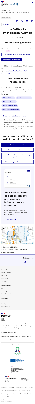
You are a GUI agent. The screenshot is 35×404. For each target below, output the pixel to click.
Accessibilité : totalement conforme (18, 387)
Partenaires (4, 275)
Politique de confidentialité (18, 394)
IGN (30, 243)
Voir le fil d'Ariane (6, 17)
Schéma (3, 291)
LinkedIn (25, 262)
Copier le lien (32, 20)
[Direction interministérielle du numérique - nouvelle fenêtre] (17, 379)
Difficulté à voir (9, 98)
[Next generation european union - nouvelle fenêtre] (17, 360)
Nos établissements (6, 272)
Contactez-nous (5, 307)
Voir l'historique (8, 252)
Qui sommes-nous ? (6, 301)
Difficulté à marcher (25, 98)
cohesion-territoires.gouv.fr (9, 336)
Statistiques (4, 304)
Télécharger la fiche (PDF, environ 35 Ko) (16, 55)
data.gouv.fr (5, 340)
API (2, 288)
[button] (4, 228)
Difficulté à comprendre (11, 110)
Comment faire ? (11, 219)
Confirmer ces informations (17, 150)
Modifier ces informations (11, 60)
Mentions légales (5, 394)
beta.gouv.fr (25, 336)
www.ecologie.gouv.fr (8, 332)
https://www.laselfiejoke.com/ (14, 71)
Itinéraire (4, 74)
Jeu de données (5, 294)
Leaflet (24, 243)
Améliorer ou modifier (17, 145)
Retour (6, 24)
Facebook (16, 20)
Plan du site (4, 387)
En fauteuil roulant (10, 102)
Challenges (4, 281)
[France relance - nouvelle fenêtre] (17, 351)
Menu (32, 2)
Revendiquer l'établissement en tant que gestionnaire (18, 156)
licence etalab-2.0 (5, 401)
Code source (25, 390)
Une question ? (5, 278)
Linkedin (27, 20)
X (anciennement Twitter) (22, 20)
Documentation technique (11, 390)
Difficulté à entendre (10, 106)
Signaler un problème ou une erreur (17, 162)
